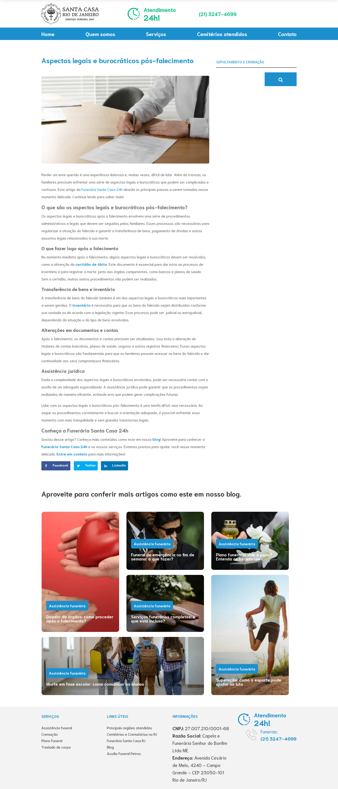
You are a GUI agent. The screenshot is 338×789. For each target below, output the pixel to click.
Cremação (49, 734)
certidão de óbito (91, 264)
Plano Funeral (51, 740)
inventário (81, 305)
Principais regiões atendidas (129, 727)
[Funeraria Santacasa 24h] (70, 13)
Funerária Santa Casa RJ (126, 740)
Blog (110, 746)
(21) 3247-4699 (278, 738)
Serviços (156, 34)
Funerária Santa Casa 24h (64, 446)
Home (47, 34)
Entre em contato (72, 453)
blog (156, 439)
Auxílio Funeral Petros (124, 753)
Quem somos (100, 34)
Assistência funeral (56, 727)
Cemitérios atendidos (222, 34)
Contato (287, 34)
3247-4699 (218, 14)
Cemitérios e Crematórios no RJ (132, 734)
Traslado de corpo (56, 746)
